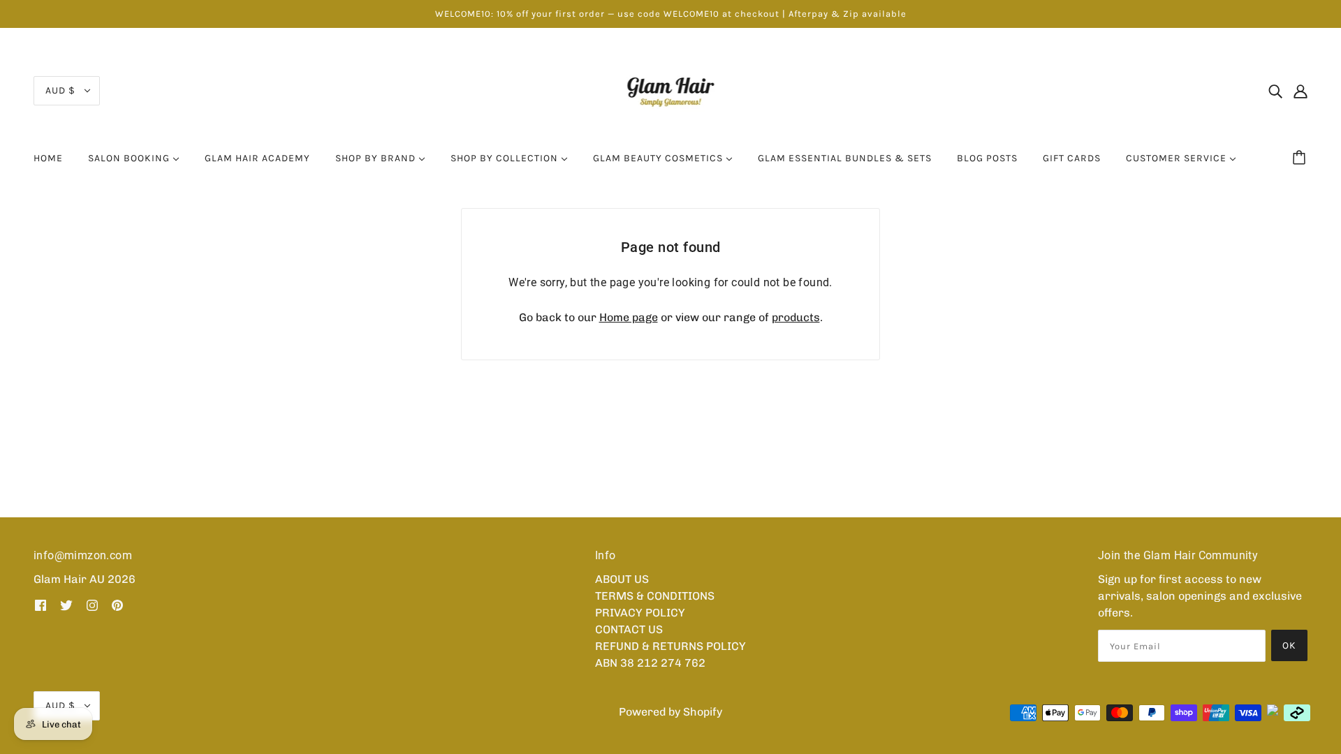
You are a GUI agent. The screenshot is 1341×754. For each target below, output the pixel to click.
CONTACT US (629, 629)
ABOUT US (622, 579)
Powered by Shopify (670, 711)
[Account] (1300, 91)
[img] (1275, 91)
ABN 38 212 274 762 (650, 663)
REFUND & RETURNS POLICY (670, 646)
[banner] (671, 89)
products (796, 317)
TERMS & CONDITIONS (655, 596)
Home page (628, 317)
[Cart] (1301, 158)
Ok (1289, 645)
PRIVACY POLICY (640, 612)
